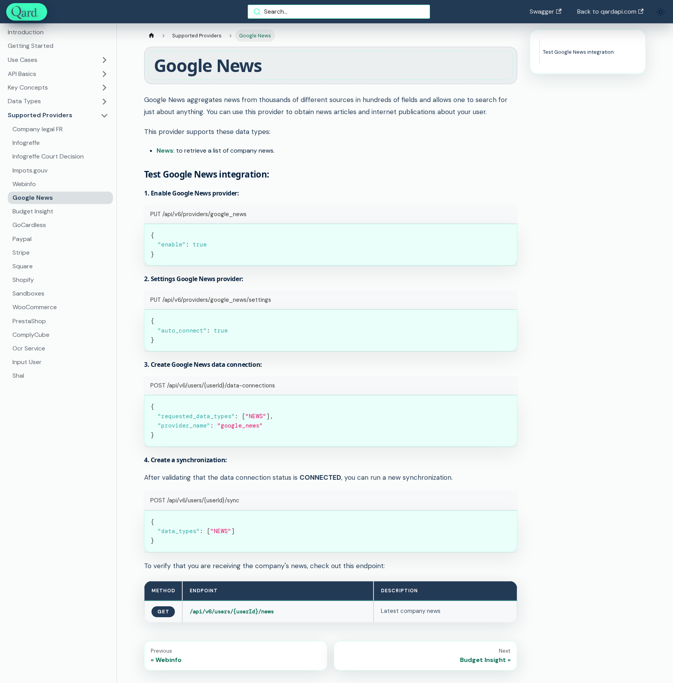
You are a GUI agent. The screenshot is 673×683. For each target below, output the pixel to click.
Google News (32, 198)
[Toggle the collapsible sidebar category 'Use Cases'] (104, 60)
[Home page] (151, 36)
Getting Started (30, 46)
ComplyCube (30, 335)
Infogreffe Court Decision (48, 157)
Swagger (542, 11)
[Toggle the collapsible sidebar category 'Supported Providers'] (104, 115)
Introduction (26, 32)
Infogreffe (26, 143)
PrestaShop (29, 321)
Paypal (22, 239)
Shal (18, 376)
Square (22, 266)
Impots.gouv (30, 170)
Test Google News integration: (579, 52)
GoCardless (29, 225)
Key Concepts (28, 87)
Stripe (21, 252)
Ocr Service (28, 348)
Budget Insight (32, 211)
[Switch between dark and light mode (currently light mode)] (660, 12)
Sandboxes (28, 294)
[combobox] (339, 12)
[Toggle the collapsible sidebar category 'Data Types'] (104, 101)
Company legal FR (37, 129)
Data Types (24, 101)
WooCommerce (34, 307)
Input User (27, 362)
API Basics (22, 74)
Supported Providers (40, 115)
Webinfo (24, 184)
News (165, 150)
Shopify (23, 280)
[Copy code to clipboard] (507, 233)
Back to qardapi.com (606, 11)
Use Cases (22, 60)
